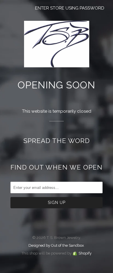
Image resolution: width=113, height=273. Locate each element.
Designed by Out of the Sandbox (56, 245)
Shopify (85, 253)
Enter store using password (69, 8)
